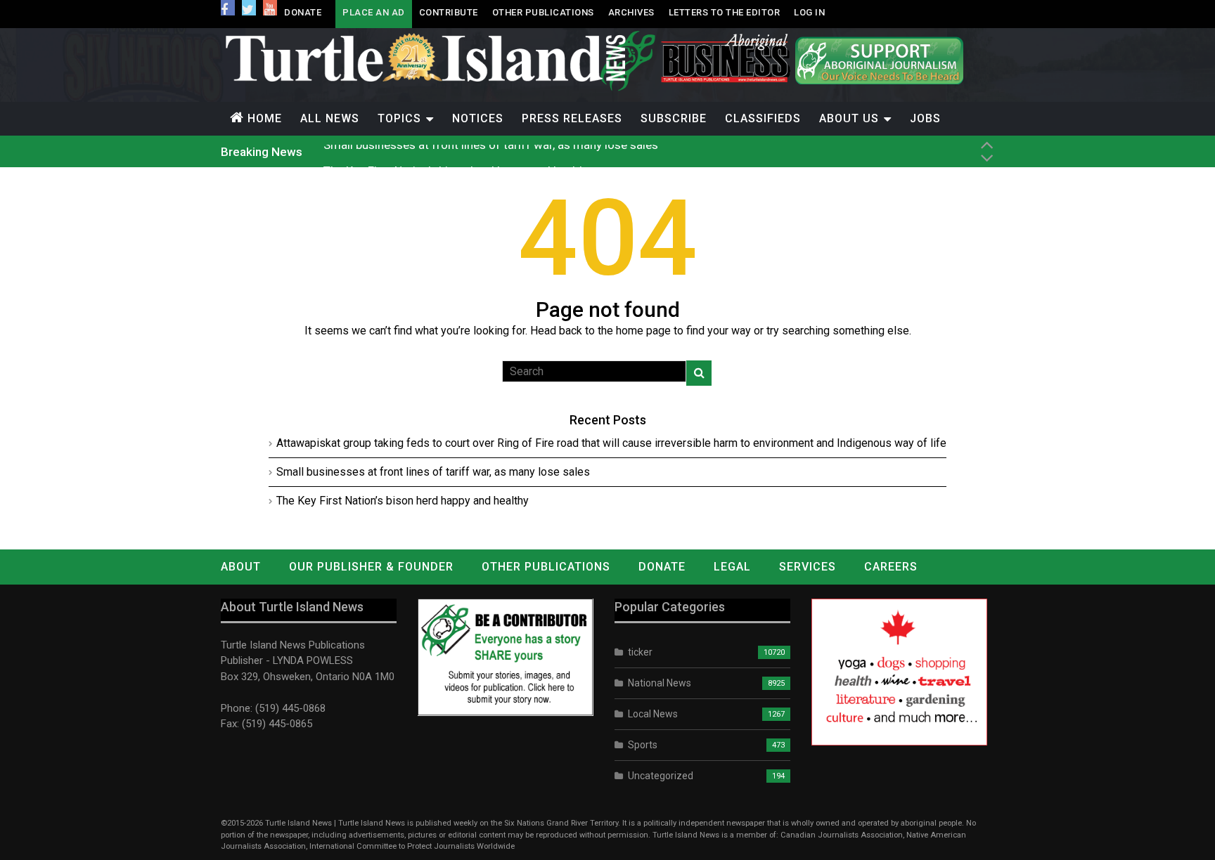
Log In (809, 12)
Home (265, 118)
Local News (653, 713)
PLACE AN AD (373, 12)
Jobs (925, 118)
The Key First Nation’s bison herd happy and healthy (457, 152)
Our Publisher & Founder (371, 566)
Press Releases (572, 118)
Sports (642, 744)
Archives (631, 12)
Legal (732, 566)
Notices (477, 118)
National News (659, 683)
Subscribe (674, 118)
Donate (302, 12)
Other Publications (543, 12)
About (241, 566)
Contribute (448, 12)
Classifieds (763, 118)
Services (807, 566)
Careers (891, 566)
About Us (849, 118)
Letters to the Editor (724, 12)
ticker (640, 652)
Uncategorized (660, 775)
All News (329, 118)
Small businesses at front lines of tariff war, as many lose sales (433, 471)
